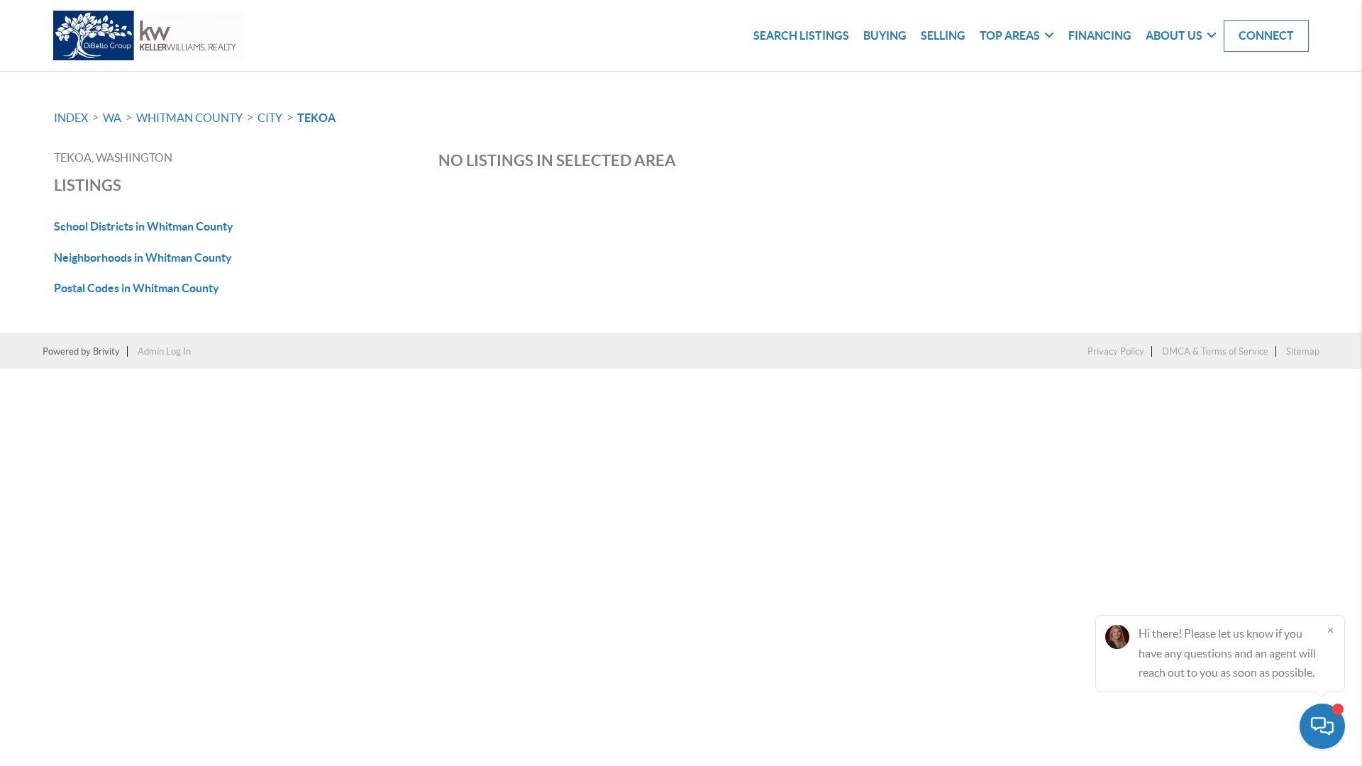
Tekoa (316, 117)
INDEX (71, 117)
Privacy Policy (1115, 351)
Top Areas (1010, 35)
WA (112, 117)
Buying (885, 35)
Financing (1099, 35)
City (270, 117)
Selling (943, 35)
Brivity (106, 351)
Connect (1266, 35)
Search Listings (801, 35)
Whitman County (189, 117)
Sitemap (1302, 351)
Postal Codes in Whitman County (136, 288)
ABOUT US (1174, 35)
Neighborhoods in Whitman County (143, 257)
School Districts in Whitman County (143, 226)
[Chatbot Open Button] (1322, 726)
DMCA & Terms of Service (1215, 351)
